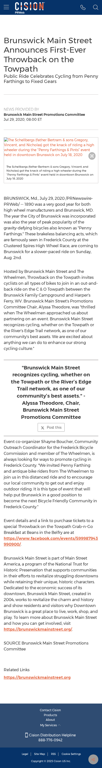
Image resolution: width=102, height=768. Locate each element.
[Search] (95, 7)
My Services (49, 725)
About (50, 720)
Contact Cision (50, 710)
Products (50, 715)
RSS (53, 754)
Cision (57, 761)
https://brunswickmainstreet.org (37, 677)
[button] (51, 147)
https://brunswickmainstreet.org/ (38, 629)
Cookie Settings (71, 754)
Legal (25, 754)
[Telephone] (83, 7)
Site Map (39, 754)
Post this (54, 427)
